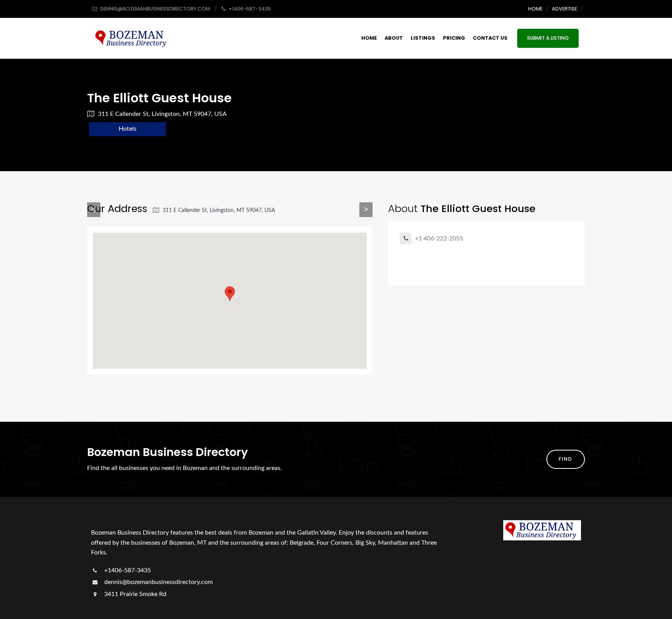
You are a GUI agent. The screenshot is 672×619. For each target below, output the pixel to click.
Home (535, 8)
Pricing (454, 38)
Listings (423, 38)
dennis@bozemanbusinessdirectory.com (158, 582)
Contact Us (490, 38)
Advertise (564, 8)
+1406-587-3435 (127, 570)
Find (565, 459)
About (394, 38)
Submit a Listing (548, 38)
